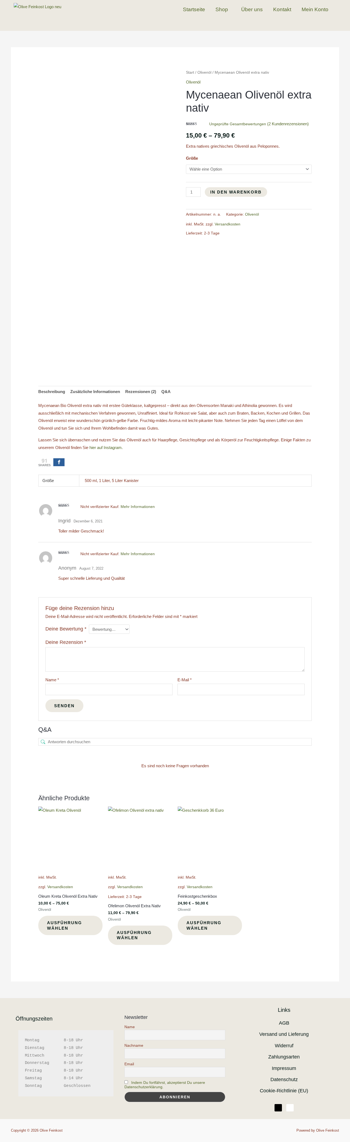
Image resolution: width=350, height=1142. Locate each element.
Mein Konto (315, 9)
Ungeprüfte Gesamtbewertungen (237, 124)
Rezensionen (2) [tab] (140, 391)
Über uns (252, 9)
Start (190, 72)
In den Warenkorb (236, 192)
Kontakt (282, 9)
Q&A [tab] (166, 391)
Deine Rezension (65, 642)
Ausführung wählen (64, 925)
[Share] (59, 462)
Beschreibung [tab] (51, 391)
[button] (223, 9)
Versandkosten (227, 224)
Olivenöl (204, 72)
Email (129, 1064)
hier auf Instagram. (106, 447)
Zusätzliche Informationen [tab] (95, 391)
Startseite (194, 9)
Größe (192, 158)
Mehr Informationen (138, 507)
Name (52, 679)
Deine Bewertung (65, 629)
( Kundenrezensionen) (288, 123)
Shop (221, 9)
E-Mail (184, 679)
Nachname (133, 1045)
